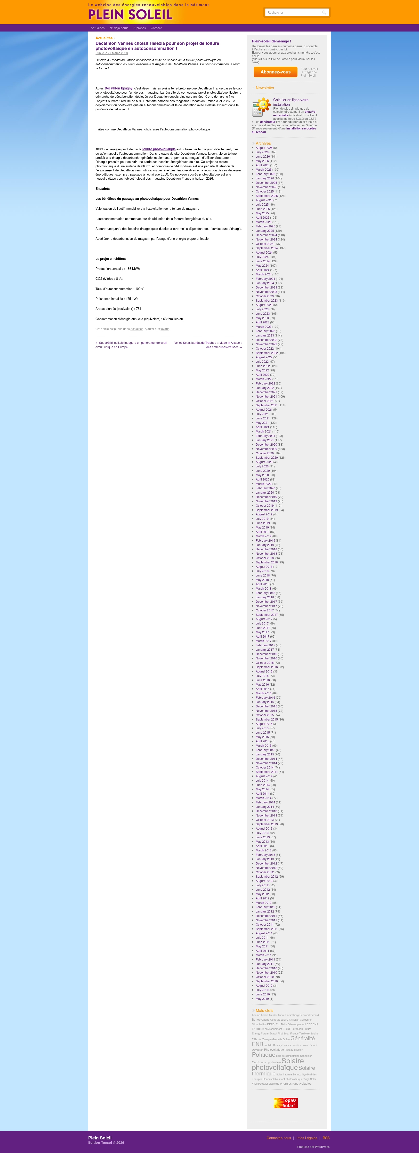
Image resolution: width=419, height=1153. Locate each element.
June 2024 (263, 261)
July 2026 (262, 152)
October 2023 (265, 296)
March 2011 (264, 955)
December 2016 (266, 654)
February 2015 (265, 750)
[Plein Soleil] (131, 19)
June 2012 (263, 889)
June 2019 (263, 523)
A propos (139, 27)
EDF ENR (312, 1024)
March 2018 (264, 588)
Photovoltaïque (274, 1049)
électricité (274, 1083)
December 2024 (266, 235)
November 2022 (266, 344)
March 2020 (264, 483)
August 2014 (264, 776)
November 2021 (266, 396)
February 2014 (265, 802)
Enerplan (258, 1028)
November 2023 (266, 291)
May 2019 (262, 527)
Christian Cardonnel (300, 1019)
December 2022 (266, 339)
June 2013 (263, 837)
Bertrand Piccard (309, 1015)
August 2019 (264, 514)
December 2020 (266, 444)
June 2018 (263, 575)
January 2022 (265, 387)
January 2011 (265, 963)
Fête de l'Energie (262, 1039)
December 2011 (266, 915)
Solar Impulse (284, 1074)
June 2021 (263, 418)
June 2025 (263, 209)
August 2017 (264, 619)
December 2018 (266, 549)
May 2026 (262, 161)
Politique (263, 1054)
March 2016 (264, 693)
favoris (165, 329)
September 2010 (267, 981)
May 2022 (262, 370)
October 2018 (265, 558)
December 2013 (266, 811)
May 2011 (262, 946)
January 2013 (265, 859)
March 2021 (264, 431)
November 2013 (266, 815)
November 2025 (266, 187)
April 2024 (262, 270)
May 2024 (262, 265)
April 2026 (262, 165)
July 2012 (262, 885)
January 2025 (265, 230)
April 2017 (262, 636)
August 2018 (264, 566)
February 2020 (265, 488)
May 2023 (262, 318)
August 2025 (264, 200)
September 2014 (267, 771)
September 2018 (267, 562)
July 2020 (262, 466)
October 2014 (265, 767)
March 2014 (264, 798)
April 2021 (262, 427)
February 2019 (265, 540)
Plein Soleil (100, 1138)
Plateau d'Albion (294, 1049)
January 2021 (265, 440)
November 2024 (266, 239)
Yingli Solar (309, 1079)
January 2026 (265, 178)
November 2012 (266, 867)
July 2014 (262, 780)
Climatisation (259, 1024)
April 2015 (262, 741)
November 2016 (266, 658)
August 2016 (264, 671)
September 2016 (267, 667)
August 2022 (264, 357)
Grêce (286, 1039)
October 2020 (265, 453)
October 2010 (265, 977)
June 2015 (263, 732)
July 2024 (262, 257)
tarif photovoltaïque (292, 1079)
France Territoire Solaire (304, 1033)
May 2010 (262, 998)
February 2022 (265, 383)
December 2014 (266, 758)
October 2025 (265, 191)
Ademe (256, 1015)
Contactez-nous (279, 1138)
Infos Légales (307, 1138)
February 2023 (265, 331)
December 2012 (266, 863)
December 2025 (266, 182)
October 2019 (265, 505)
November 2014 (266, 763)
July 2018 (262, 571)
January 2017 (265, 649)
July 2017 (262, 623)
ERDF (287, 1028)
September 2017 (267, 614)
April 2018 (262, 584)
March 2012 (264, 902)
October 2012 (265, 872)
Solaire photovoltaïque (278, 1063)
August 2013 (264, 828)
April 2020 (262, 479)
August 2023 (264, 305)
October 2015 (265, 715)
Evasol (273, 1033)
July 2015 (262, 728)
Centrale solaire (279, 1019)
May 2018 (262, 579)
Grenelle (277, 1039)
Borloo (256, 1019)
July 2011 (262, 937)
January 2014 (265, 806)
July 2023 (262, 309)
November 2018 (266, 553)
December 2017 (266, 601)
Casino (265, 1019)
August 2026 (264, 147)
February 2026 (265, 174)
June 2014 (263, 785)
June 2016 (263, 680)
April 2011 (262, 950)
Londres (296, 1045)
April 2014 (262, 793)
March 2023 (264, 326)
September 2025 (267, 195)
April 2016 (262, 689)
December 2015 (266, 706)
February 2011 (265, 959)
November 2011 (266, 920)
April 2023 (262, 322)
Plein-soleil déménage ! (271, 41)
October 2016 (265, 662)
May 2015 (262, 737)
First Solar (284, 1033)
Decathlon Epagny (118, 88)
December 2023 (266, 287)
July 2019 (262, 518)
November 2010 (266, 972)
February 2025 (265, 226)
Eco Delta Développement (291, 1024)
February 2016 (265, 697)
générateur (267, 122)
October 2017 (265, 610)
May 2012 (262, 894)
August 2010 (264, 985)
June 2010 (263, 994)
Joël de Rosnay (273, 1045)
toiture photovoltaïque (159, 149)
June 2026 (263, 156)
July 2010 (262, 990)
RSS (326, 1138)
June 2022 (263, 366)
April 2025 (262, 217)
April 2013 (262, 846)
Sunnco (297, 1074)
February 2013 (265, 854)
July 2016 (262, 675)
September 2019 (267, 510)
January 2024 (265, 283)
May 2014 (262, 789)
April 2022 (262, 374)
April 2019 (262, 531)
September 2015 (267, 719)
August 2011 (264, 933)
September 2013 (267, 824)
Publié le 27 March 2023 (112, 53)
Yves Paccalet (260, 1083)
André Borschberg (288, 1015)
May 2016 (262, 684)
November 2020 (266, 449)
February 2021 (265, 435)
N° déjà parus (119, 27)
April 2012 (262, 898)
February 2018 (265, 593)
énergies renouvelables (295, 1083)
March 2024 (264, 274)
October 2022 (265, 348)
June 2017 (263, 627)
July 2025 (262, 204)
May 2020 (262, 475)
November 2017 (266, 606)
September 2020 (267, 457)
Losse (305, 1045)
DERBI (271, 1024)
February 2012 (265, 907)
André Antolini (269, 1015)
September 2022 (267, 353)
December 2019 (266, 497)
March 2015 (264, 745)
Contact (156, 27)
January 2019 (265, 545)
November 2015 (266, 710)
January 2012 (265, 911)
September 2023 (267, 300)
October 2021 (265, 401)
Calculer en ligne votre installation (290, 102)
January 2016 (265, 702)
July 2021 (262, 414)
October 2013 (265, 819)
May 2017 (262, 632)
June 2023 (263, 313)
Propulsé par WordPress (313, 1147)
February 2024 (265, 278)
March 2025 (264, 222)
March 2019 (264, 536)
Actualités (98, 27)
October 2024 (265, 243)
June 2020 (263, 470)
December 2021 (266, 392)
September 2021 (267, 405)
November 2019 (266, 501)
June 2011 (263, 942)
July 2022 (262, 361)
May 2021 (262, 422)
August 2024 (264, 252)
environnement (273, 1029)
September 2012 (267, 876)
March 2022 (264, 379)
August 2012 (264, 881)
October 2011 (265, 924)
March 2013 (264, 850)
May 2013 (262, 841)
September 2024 (267, 248)
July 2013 (262, 833)
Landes (286, 1045)
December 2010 (266, 968)
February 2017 (265, 645)
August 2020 (264, 462)
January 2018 (265, 597)
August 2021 (264, 409)
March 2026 (264, 169)
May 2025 (262, 213)
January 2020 (265, 492)
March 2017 (264, 641)
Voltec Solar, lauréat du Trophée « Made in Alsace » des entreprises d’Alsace (208, 344)
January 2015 (265, 754)
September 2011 (267, 929)
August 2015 (264, 723)
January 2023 (265, 335)
